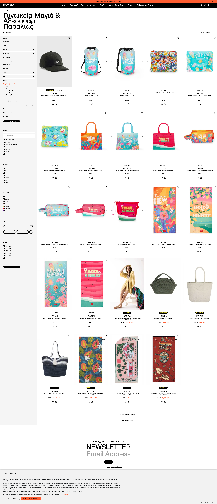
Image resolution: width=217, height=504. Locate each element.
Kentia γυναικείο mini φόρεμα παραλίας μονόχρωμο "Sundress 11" (127, 318)
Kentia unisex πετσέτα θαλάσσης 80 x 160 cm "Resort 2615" (90, 394)
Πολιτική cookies (63, 494)
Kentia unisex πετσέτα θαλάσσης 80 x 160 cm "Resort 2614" (127, 394)
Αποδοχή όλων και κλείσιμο (31, 498)
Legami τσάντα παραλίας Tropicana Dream (90, 170)
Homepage (6, 10)
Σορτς (5, 80)
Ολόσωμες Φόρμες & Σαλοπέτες (12, 61)
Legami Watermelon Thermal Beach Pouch (90, 244)
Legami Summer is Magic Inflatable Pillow (199, 95)
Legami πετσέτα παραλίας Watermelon (90, 318)
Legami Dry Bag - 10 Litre (91, 95)
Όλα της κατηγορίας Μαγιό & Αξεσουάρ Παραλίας (19, 105)
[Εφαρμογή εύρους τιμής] (31, 232)
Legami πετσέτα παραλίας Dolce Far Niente (199, 244)
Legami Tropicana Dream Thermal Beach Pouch (200, 170)
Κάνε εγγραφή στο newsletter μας (108, 441)
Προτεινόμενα (207, 32)
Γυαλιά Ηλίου (9, 103)
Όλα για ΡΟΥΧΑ (12, 121)
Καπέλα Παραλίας (10, 97)
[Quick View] (53, 104)
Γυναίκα (12, 10)
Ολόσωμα (8, 87)
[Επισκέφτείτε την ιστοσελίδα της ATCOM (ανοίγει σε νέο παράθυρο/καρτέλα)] (207, 502)
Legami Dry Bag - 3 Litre (127, 95)
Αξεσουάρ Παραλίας (11, 95)
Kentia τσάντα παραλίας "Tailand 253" (54, 393)
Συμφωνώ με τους (110, 467)
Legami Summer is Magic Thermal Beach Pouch (54, 244)
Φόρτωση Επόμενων (127, 420)
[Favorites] (208, 5)
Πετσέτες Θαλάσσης (11, 101)
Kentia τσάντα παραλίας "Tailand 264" (163, 318)
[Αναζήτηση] (201, 5)
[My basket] (212, 5)
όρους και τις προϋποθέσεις (115, 467)
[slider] (4, 226)
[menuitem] (64, 5)
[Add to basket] (55, 104)
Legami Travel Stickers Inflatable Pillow (163, 92)
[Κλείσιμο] (213, 1)
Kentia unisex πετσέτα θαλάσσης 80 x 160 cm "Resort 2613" (163, 394)
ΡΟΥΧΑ (18, 10)
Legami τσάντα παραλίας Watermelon (163, 170)
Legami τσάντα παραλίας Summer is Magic (127, 170)
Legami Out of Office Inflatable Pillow (54, 170)
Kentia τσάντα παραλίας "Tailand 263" (200, 318)
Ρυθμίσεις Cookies (10, 498)
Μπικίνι (7, 89)
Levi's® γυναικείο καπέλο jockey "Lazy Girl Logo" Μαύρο (54, 96)
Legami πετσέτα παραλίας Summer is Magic (54, 318)
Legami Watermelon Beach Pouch (127, 244)
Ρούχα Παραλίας (10, 93)
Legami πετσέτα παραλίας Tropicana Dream (163, 244)
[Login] (205, 5)
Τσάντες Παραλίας (11, 99)
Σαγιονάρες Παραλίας (11, 91)
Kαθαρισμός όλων (12, 267)
